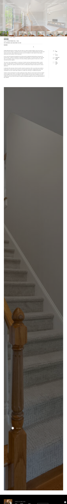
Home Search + (54, 3)
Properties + (48, 3)
